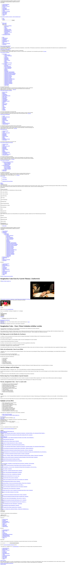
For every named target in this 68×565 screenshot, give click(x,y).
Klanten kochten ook (3, 431)
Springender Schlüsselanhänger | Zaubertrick (15, 472)
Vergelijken (2, 314)
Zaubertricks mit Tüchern (8, 80)
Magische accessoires (5, 256)
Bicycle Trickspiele (7, 167)
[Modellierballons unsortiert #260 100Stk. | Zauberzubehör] (5, 484)
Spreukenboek (4, 257)
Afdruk (3, 274)
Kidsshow (6, 69)
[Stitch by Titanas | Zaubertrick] (8, 494)
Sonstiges (3, 109)
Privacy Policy (4, 13)
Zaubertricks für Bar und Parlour (9, 72)
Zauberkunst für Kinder (8, 62)
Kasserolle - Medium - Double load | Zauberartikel (35, 455)
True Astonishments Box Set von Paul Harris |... (39, 451)
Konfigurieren (11, 563)
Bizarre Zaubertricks (7, 66)
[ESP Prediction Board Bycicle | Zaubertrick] (4, 460)
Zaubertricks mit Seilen (10, 248)
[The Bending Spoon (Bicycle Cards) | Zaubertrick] (8, 490)
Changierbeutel (4, 94)
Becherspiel (6, 65)
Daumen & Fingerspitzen (6, 95)
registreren (9, 25)
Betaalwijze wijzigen (7, 29)
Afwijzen (1, 563)
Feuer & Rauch (4, 97)
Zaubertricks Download (6, 259)
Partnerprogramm (5, 521)
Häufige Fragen (4, 5)
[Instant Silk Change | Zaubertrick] (6, 470)
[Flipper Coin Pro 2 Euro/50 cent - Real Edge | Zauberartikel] (8, 465)
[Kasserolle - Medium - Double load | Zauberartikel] (13, 455)
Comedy (5, 56)
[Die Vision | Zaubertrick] (6, 481)
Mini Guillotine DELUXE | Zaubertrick (26, 434)
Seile (3, 105)
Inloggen (5, 25)
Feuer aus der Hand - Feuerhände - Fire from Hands (26, 463)
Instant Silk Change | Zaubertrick (17, 470)
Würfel (3, 108)
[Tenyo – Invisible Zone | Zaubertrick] (5, 474)
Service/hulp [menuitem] (5, 8)
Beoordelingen (7, 320)
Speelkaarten (4, 260)
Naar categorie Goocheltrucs (4, 52)
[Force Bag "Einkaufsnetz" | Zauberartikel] (4, 503)
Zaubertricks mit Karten (8, 79)
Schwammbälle (4, 103)
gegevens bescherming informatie (9, 428)
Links (3, 531)
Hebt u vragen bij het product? (7, 414)
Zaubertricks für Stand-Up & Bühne (10, 73)
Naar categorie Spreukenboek (5, 114)
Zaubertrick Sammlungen (8, 82)
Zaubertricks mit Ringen (8, 76)
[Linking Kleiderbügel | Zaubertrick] (4, 505)
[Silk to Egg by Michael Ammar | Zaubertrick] (2, 441)
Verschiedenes (6, 84)
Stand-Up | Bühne (7, 60)
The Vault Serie (4, 153)
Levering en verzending (6, 11)
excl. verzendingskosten (9, 309)
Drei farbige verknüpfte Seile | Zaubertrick (21, 496)
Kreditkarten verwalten (8, 30)
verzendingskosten (16, 546)
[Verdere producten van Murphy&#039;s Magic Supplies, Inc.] (5, 281)
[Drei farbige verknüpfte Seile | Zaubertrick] (7, 496)
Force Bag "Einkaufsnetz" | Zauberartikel (15, 503)
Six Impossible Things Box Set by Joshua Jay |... (18, 501)
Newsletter (4, 520)
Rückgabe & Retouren (5, 6)
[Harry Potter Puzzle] (4, 439)
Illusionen (3, 122)
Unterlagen (4, 107)
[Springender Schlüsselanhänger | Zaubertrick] (4, 472)
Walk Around (6, 85)
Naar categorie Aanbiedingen (5, 49)
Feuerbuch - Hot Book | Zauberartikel (23, 453)
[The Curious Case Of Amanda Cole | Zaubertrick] (6, 479)
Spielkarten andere (7, 164)
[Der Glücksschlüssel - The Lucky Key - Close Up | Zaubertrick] (5, 498)
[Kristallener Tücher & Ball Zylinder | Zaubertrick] (11, 457)
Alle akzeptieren (6, 563)
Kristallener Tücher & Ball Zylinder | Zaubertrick (30, 457)
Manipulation (6, 58)
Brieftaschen (4, 93)
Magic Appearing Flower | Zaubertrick (15, 507)
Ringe (3, 102)
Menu (3, 18)
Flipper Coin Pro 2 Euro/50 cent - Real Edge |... (23, 465)
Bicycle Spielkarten (7, 162)
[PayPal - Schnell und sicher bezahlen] (6, 276)
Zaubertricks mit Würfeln (8, 83)
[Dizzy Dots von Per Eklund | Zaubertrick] (7, 486)
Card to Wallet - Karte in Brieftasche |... (28, 437)
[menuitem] (35, 4)
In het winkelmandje (4, 313)
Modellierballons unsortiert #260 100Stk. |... (17, 484)
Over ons (3, 266)
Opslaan (2, 430)
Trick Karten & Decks (5, 165)
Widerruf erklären (7, 33)
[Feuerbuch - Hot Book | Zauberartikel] (8, 453)
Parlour (5, 61)
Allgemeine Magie (7, 54)
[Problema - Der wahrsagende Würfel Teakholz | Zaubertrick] (15, 433)
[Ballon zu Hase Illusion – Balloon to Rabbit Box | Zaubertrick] (9, 448)
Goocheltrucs (4, 232)
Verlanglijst (6, 32)
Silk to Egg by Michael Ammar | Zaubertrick (12, 441)
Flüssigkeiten (4, 98)
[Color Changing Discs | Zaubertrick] (4, 488)
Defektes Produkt (5, 519)
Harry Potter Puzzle (11, 439)
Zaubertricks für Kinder (8, 81)
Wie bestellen (4, 8)
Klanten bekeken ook (10, 431)
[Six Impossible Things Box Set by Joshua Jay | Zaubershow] (5, 501)
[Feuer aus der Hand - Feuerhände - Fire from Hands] (9, 463)
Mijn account (6, 26)
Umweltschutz (4, 7)
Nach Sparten (4, 139)
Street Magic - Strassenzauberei (9, 71)
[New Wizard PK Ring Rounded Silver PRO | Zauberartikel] (5, 444)
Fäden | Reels (4, 96)
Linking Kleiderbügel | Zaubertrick (13, 505)
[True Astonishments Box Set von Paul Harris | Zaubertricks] (16, 451)
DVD (3, 258)
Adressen (5, 28)
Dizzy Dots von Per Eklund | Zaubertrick (20, 486)
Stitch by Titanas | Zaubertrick (22, 494)
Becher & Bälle (4, 92)
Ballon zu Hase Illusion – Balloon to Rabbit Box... (26, 448)
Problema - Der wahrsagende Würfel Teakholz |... (37, 433)
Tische (3, 106)
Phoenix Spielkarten (7, 163)
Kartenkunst (6, 57)
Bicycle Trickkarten (7, 166)
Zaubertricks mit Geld (7, 77)
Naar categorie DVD (3, 129)
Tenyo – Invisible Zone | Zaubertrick (15, 474)
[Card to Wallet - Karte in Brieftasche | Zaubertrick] (11, 437)
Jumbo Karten (4, 169)
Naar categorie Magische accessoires (6, 90)
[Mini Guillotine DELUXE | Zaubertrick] (10, 434)
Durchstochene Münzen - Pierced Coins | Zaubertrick (22, 483)
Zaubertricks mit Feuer (7, 75)
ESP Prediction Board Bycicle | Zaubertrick (15, 460)
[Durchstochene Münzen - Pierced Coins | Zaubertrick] (7, 483)
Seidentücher (4, 104)
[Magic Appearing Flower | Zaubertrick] (4, 507)
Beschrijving (2, 320)
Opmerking (2, 316)
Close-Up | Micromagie (8, 55)
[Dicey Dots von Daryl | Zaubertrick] (3, 477)
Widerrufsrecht (4, 12)
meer (29, 321)
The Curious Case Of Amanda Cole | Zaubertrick (20, 479)
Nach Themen (4, 63)
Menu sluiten (4, 23)
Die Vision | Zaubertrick (16, 481)
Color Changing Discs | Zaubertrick (14, 488)
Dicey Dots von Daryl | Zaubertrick (12, 477)
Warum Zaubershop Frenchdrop (7, 534)
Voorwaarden (4, 14)
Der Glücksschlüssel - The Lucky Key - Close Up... (18, 498)
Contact (3, 10)
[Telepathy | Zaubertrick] (2, 468)
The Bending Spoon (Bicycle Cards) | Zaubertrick (25, 490)
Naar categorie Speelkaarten (4, 160)
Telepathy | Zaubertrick (8, 468)
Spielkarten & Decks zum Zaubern (7, 161)
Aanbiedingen (4, 231)
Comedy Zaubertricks (7, 68)
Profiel (5, 27)
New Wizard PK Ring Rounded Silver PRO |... (17, 444)
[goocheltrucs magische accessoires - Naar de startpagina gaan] (10, 16)
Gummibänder (4, 100)
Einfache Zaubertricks (7, 64)
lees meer (9, 48)
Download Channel (5, 154)
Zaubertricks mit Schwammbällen (9, 74)
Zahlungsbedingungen (5, 9)
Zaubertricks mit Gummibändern (11, 249)
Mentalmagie (6, 59)
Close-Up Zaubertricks (8, 67)
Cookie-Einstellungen (5, 4)
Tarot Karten (4, 170)
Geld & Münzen (5, 99)
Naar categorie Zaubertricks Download (6, 142)
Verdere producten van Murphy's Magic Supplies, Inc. (10, 415)
